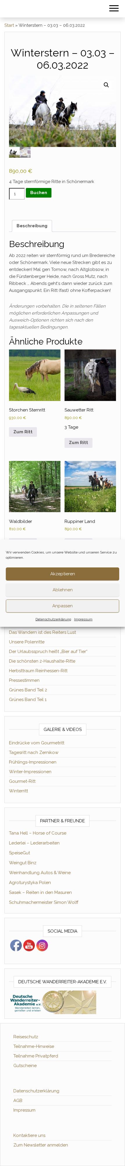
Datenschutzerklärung (53, 619)
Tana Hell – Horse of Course (37, 833)
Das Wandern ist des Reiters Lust (42, 632)
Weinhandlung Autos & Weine (40, 872)
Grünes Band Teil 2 (28, 690)
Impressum (83, 619)
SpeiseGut (19, 853)
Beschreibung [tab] (32, 225)
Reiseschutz (25, 1036)
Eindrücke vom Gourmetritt (36, 743)
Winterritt (18, 791)
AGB (17, 1100)
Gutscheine (25, 1065)
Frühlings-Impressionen (32, 762)
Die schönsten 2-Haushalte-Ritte (42, 661)
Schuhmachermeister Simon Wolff (43, 902)
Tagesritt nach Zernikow (33, 752)
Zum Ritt (23, 431)
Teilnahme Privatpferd (35, 1056)
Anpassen (62, 605)
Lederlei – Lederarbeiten (34, 843)
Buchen (38, 192)
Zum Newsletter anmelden (40, 1145)
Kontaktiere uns (29, 1135)
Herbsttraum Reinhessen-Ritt (38, 670)
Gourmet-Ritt (22, 781)
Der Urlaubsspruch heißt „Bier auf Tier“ (48, 651)
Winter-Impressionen (30, 771)
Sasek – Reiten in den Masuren (40, 892)
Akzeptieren (62, 573)
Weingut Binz (22, 862)
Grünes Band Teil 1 (28, 699)
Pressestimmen (24, 680)
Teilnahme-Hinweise (33, 1046)
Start (9, 25)
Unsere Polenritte (26, 642)
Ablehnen (63, 589)
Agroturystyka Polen (30, 882)
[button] (106, 85)
